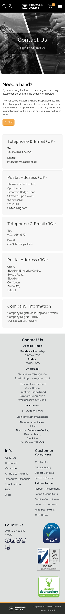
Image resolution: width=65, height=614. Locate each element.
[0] (50, 6)
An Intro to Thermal (16, 473)
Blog (8, 494)
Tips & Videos (13, 484)
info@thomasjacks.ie (19, 244)
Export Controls (44, 472)
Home (24, 47)
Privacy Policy (43, 467)
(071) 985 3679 (34, 411)
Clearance (11, 463)
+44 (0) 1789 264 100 (35, 374)
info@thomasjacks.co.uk (22, 161)
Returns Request (44, 483)
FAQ (7, 489)
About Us (10, 457)
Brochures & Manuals (17, 478)
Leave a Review (44, 478)
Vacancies (11, 468)
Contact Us (41, 462)
